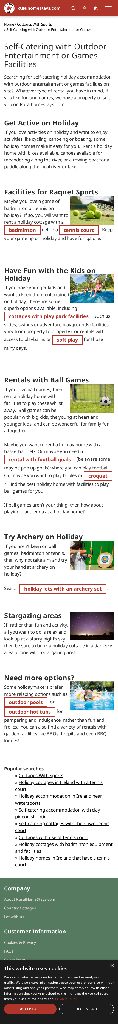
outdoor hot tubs (30, 711)
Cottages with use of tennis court (53, 837)
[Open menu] (108, 8)
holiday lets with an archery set (63, 588)
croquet (98, 475)
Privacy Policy (66, 998)
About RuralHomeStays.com (29, 899)
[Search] (73, 8)
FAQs (8, 951)
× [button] (112, 966)
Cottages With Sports (41, 775)
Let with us (14, 916)
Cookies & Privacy (20, 942)
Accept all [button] (30, 1009)
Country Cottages (20, 908)
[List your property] (95, 8)
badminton (22, 230)
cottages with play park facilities (49, 316)
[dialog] (59, 992)
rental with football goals (40, 459)
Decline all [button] (86, 1009)
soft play (67, 339)
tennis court (79, 230)
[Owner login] (84, 8)
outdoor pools (26, 702)
